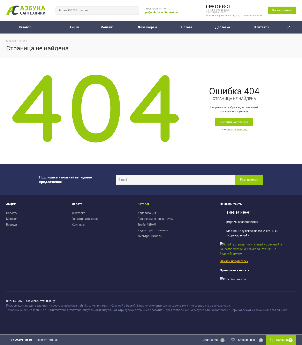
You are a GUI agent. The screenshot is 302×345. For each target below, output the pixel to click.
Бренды (11, 224)
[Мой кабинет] (288, 27)
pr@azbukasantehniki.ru (161, 12)
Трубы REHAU (147, 224)
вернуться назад (237, 129)
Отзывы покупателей (234, 261)
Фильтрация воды (150, 236)
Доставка (78, 213)
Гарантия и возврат (85, 218)
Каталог (144, 204)
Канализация (147, 213)
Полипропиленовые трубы (155, 218)
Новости (11, 213)
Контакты (78, 224)
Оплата (77, 204)
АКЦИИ (11, 204)
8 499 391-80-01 (218, 6)
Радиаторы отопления (153, 230)
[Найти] (134, 10)
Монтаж (11, 218)
